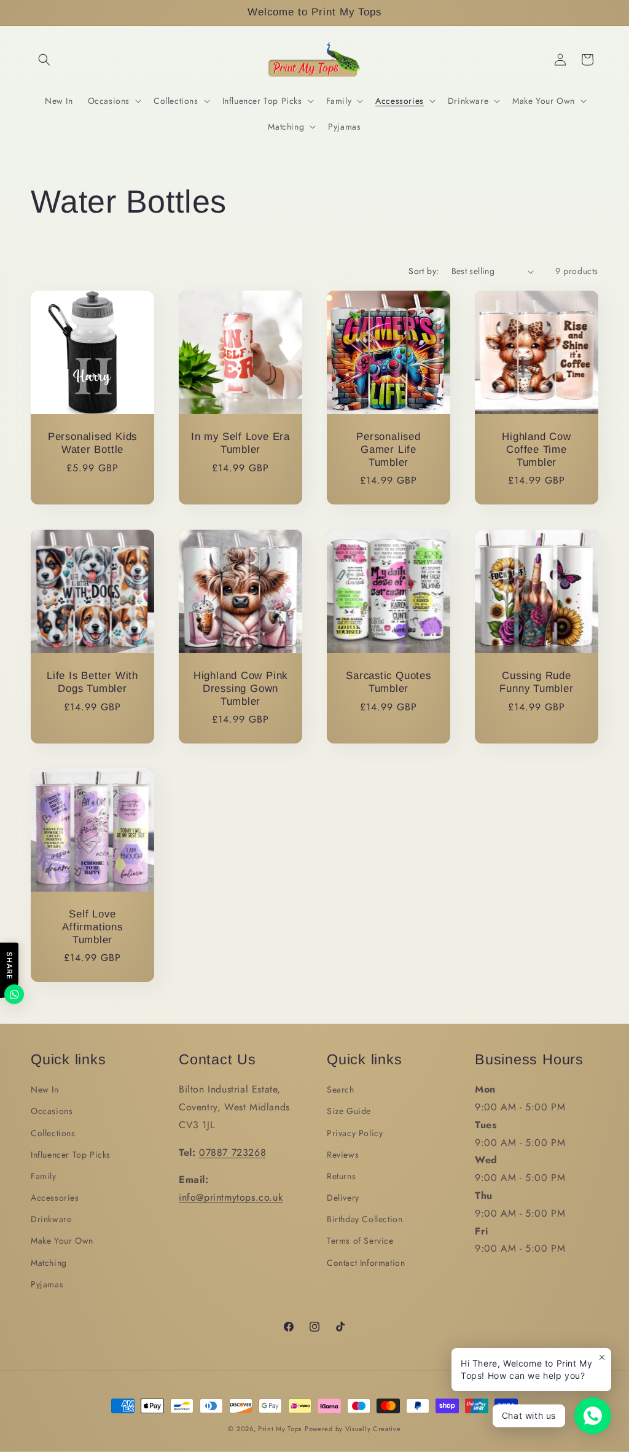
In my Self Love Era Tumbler (240, 443)
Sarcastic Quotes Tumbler (388, 682)
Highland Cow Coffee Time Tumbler (536, 449)
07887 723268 (232, 1152)
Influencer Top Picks (71, 1154)
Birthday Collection (364, 1219)
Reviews (343, 1154)
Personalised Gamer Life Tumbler (388, 449)
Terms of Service (360, 1240)
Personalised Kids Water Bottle (92, 443)
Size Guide (349, 1111)
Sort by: (423, 271)
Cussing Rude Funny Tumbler (536, 682)
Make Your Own (62, 1240)
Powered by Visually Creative (353, 1429)
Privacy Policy (355, 1133)
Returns (341, 1176)
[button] (44, 59)
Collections (53, 1133)
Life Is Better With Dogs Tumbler (92, 682)
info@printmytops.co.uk (231, 1197)
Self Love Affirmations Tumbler (92, 927)
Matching (49, 1263)
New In (45, 1089)
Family (44, 1176)
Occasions (51, 1111)
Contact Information (366, 1263)
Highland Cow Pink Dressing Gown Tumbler (240, 688)
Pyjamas (47, 1284)
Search (340, 1089)
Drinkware (51, 1219)
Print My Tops (280, 1429)
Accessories (55, 1197)
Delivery (343, 1197)
